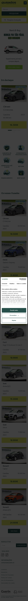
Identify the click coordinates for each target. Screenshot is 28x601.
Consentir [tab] (4, 283)
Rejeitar (14, 320)
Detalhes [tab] (12, 283)
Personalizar (13, 315)
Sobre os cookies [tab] (21, 283)
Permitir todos (14, 310)
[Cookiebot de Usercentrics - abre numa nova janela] (19, 279)
